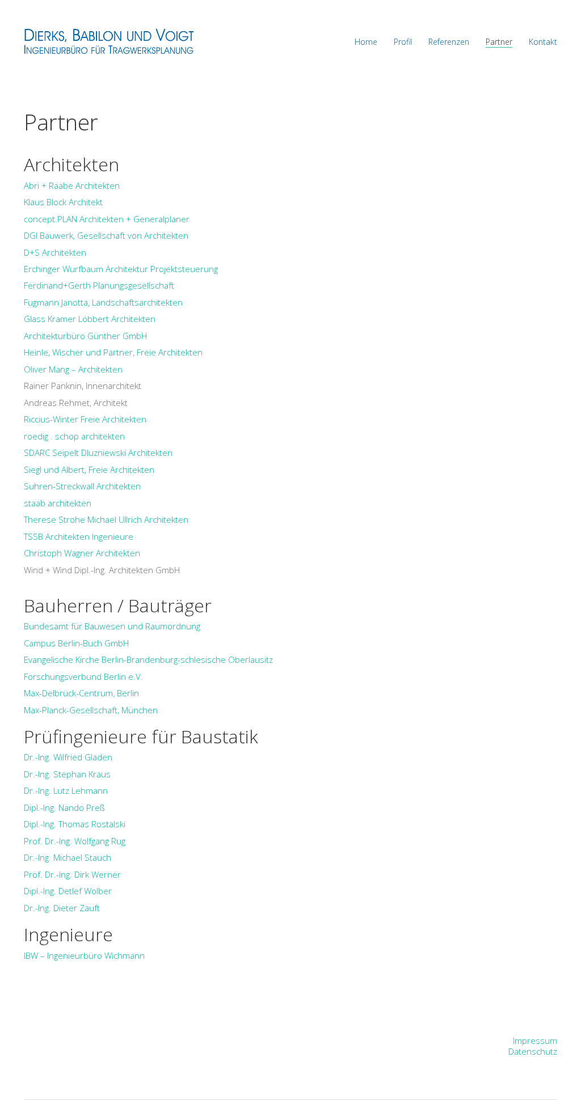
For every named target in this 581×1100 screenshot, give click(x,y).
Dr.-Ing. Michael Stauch (67, 857)
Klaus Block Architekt (63, 202)
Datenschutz (532, 1051)
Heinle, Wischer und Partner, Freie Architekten (113, 352)
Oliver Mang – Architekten (73, 369)
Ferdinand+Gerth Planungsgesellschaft (99, 285)
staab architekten (57, 503)
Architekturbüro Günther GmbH (85, 335)
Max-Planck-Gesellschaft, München (91, 710)
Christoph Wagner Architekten (82, 553)
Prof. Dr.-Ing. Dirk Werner (72, 874)
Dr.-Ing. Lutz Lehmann (66, 790)
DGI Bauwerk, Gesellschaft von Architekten (106, 235)
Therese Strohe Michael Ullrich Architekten (106, 519)
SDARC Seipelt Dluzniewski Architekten (98, 452)
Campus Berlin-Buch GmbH (76, 643)
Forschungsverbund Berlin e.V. (83, 676)
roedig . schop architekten (74, 436)
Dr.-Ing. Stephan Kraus (67, 774)
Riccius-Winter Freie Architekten (85, 419)
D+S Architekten (55, 252)
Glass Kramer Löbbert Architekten (89, 318)
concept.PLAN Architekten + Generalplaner (107, 219)
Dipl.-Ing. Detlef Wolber (68, 890)
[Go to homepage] (109, 41)
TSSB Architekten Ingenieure (78, 536)
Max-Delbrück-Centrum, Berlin (81, 693)
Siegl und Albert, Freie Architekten (89, 469)
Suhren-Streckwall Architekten (82, 486)
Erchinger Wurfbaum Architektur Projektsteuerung (121, 268)
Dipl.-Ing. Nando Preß (64, 807)
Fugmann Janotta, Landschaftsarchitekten (103, 302)
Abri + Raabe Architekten (72, 185)
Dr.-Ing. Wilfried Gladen (68, 757)
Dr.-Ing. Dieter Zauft (62, 907)
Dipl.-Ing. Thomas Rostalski (74, 824)
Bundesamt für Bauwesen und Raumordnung (112, 626)
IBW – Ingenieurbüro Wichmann (84, 955)
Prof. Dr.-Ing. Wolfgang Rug (74, 841)
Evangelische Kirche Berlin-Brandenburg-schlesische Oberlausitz (148, 659)
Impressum (535, 1040)
